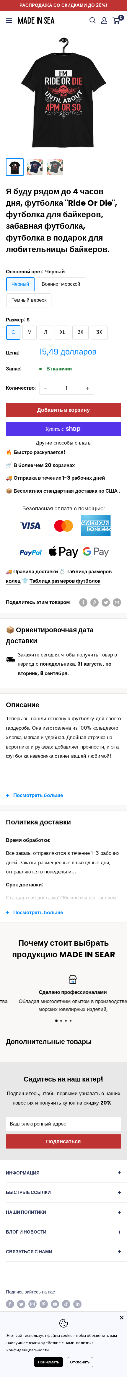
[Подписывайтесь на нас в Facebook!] (10, 1304)
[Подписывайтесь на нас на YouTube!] (55, 1304)
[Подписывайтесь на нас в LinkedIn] (77, 1304)
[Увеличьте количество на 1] (87, 388)
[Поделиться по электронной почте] (117, 602)
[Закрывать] (122, 1317)
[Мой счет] (104, 20)
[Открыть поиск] (92, 20)
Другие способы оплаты (64, 442)
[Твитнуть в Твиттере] (106, 602)
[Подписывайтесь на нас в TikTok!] (66, 1304)
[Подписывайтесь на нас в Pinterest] (44, 1304)
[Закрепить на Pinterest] (94, 602)
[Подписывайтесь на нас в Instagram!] (32, 1304)
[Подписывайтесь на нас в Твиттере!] (21, 1304)
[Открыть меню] (9, 20)
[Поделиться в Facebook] (83, 602)
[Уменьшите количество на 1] (46, 388)
